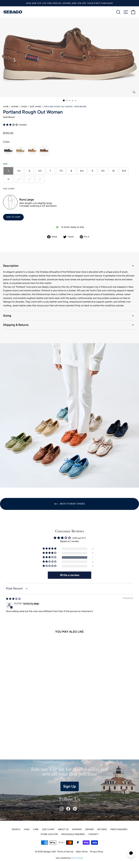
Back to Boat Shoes (72, 503)
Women (14, 106)
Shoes (24, 106)
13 (40, 179)
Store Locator (49, 834)
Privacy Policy (96, 851)
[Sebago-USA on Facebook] (68, 809)
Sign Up (69, 786)
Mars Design (77, 858)
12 (29, 179)
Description (10, 265)
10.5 (124, 170)
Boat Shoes (35, 106)
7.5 (60, 170)
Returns (102, 829)
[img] (13, 598)
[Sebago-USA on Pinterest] (75, 809)
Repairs (89, 829)
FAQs (26, 829)
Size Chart (48, 829)
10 (113, 170)
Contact (93, 834)
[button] (10, 124)
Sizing (7, 315)
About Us (63, 829)
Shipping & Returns (16, 325)
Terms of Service (65, 851)
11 (8, 179)
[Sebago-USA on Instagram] (62, 809)
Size (5, 164)
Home (6, 106)
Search (16, 829)
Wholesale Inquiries (73, 834)
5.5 (18, 170)
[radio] (8, 150)
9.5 (102, 170)
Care (36, 829)
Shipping (77, 829)
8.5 (81, 170)
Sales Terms (82, 851)
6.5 (39, 170)
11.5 (19, 179)
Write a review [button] (69, 575)
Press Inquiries (118, 829)
